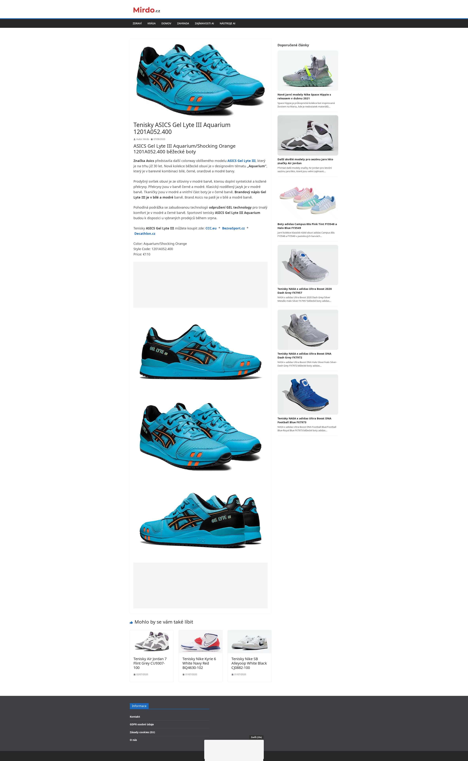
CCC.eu (211, 228)
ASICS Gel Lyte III (241, 160)
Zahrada (183, 23)
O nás (133, 740)
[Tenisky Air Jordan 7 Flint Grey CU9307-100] (151, 632)
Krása (152, 23)
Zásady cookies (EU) (142, 732)
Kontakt (135, 716)
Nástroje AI (227, 23)
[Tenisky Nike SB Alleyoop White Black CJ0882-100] (249, 632)
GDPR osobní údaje (142, 724)
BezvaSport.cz (233, 228)
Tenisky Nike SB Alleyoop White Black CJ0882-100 (249, 663)
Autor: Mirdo (142, 139)
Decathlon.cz (144, 233)
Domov (166, 23)
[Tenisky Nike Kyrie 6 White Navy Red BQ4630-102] (200, 632)
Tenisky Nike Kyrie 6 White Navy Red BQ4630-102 (199, 663)
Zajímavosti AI (204, 23)
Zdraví (137, 23)
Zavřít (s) (256, 737)
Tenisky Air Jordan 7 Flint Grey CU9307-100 (150, 663)
